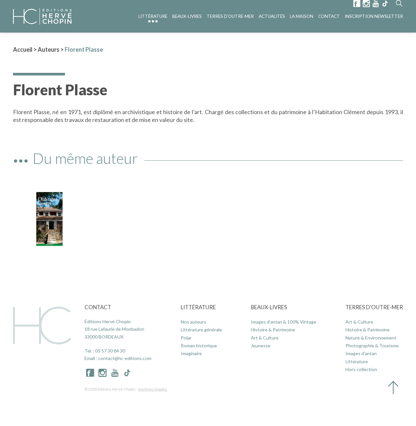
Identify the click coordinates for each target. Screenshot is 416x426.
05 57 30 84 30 (110, 350)
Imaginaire (191, 353)
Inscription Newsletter (374, 16)
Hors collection (361, 369)
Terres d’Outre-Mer (230, 16)
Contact (329, 16)
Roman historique (199, 345)
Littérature (152, 16)
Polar (186, 337)
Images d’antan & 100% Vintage (283, 322)
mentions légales (152, 389)
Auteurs (48, 49)
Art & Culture (265, 337)
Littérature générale (201, 329)
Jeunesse (260, 345)
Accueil (22, 49)
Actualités (272, 16)
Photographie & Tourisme (372, 345)
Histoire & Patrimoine (273, 329)
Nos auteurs (193, 322)
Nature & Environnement (370, 337)
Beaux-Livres (187, 16)
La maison (301, 16)
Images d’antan (361, 353)
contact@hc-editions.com (124, 358)
